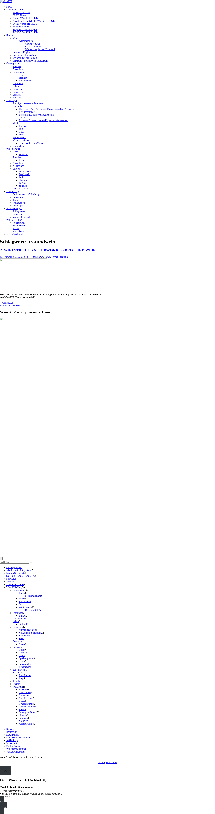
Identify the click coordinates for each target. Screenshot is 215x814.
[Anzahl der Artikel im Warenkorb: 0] (1, 558)
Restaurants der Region (24, 55)
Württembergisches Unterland (40, 49)
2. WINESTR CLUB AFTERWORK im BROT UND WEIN (48, 250)
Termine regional (59, 257)
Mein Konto (19, 225)
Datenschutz (12, 734)
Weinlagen (18, 205)
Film (21, 129)
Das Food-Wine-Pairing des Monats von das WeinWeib (46, 109)
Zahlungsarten (13, 746)
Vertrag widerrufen (15, 234)
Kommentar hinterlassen (12, 305)
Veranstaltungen (14, 208)
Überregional (12, 63)
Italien (16, 86)
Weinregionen (26, 40)
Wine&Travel (13, 148)
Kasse (16, 228)
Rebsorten (18, 197)
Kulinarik (17, 106)
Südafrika (17, 97)
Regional (10, 35)
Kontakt (10, 729)
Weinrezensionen (21, 140)
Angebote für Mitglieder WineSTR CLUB (34, 21)
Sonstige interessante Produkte (28, 103)
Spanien (17, 94)
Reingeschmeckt (27, 111)
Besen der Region (21, 52)
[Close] (5, 770)
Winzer (16, 38)
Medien (16, 123)
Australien (18, 69)
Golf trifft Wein (20, 188)
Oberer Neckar (32, 43)
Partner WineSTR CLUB (25, 18)
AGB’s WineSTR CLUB (25, 32)
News (9, 6)
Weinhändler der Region (25, 58)
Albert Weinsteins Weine (31, 143)
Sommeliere (18, 146)
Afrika (16, 151)
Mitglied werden (21, 26)
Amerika (17, 66)
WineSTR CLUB (15, 9)
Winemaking (12, 191)
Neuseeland (18, 89)
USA (21, 160)
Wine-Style (11, 100)
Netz (21, 131)
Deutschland (19, 72)
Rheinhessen (25, 80)
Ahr (21, 75)
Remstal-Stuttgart (33, 46)
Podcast (23, 134)
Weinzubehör (19, 137)
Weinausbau (19, 202)
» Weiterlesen (6, 302)
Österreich (18, 92)
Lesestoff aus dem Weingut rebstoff (30, 60)
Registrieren (19, 222)
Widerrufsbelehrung (16, 749)
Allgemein (23, 257)
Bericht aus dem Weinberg (26, 194)
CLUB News (19, 15)
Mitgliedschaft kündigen (25, 29)
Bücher (22, 126)
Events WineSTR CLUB (25, 23)
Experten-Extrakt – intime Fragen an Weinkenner (43, 120)
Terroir (16, 200)
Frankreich (18, 83)
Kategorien (18, 214)
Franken (23, 77)
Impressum (11, 732)
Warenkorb (18, 231)
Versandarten (12, 743)
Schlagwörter (19, 211)
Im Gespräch (19, 117)
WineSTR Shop (14, 219)
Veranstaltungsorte (22, 217)
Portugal (23, 183)
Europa (16, 168)
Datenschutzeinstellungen (19, 737)
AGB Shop (12, 740)
